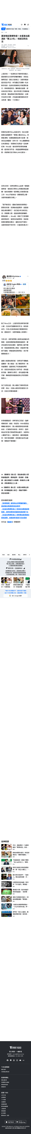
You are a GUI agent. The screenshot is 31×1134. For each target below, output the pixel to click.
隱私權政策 (4, 1080)
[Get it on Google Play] (21, 1122)
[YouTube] (20, 1060)
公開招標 (3, 1108)
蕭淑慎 (13, 554)
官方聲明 (3, 1113)
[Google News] (23, 1060)
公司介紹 (3, 1095)
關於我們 (3, 1069)
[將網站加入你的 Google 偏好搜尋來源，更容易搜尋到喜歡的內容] (15, 595)
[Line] (10, 1060)
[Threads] (13, 1060)
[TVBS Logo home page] (6, 25)
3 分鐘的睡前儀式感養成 (15, 565)
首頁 (2, 32)
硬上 (19, 554)
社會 (6, 32)
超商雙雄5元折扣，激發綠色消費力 (15, 571)
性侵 (3, 554)
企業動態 (3, 1097)
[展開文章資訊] (28, 45)
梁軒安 (24, 554)
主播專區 (3, 1102)
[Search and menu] (28, 24)
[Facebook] (7, 1060)
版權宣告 (3, 1087)
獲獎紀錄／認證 (5, 1115)
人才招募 (3, 1099)
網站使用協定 (4, 1084)
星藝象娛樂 (4, 1104)
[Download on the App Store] (10, 1122)
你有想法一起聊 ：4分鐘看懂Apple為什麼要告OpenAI (18, 29)
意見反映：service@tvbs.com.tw (15, 1054)
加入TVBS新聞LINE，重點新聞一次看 (15, 593)
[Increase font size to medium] (22, 25)
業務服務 (3, 1111)
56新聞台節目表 (5, 1071)
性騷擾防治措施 (5, 1082)
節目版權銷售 (4, 1106)
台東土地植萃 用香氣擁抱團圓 (15, 562)
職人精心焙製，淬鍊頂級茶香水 (15, 564)
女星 (8, 554)
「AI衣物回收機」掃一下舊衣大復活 (15, 574)
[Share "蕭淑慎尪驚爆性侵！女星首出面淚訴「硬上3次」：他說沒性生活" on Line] (24, 24)
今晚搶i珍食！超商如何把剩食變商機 (15, 573)
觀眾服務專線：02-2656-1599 (15, 1056)
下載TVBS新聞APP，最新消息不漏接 (15, 591)
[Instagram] (17, 1060)
